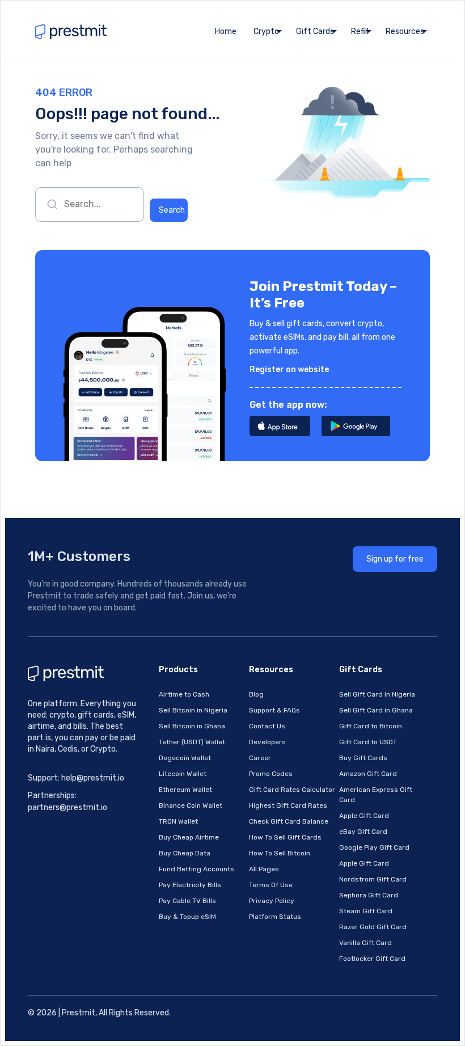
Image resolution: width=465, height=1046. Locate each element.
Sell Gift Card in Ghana (376, 710)
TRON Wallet (178, 821)
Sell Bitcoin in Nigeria (193, 710)
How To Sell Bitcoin (279, 853)
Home (225, 31)
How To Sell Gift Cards (285, 837)
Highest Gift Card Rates (288, 805)
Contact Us (267, 726)
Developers (267, 742)
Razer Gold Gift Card (373, 927)
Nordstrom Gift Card (373, 879)
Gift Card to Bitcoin (370, 726)
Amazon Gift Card (368, 774)
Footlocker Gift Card (372, 959)
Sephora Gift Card (368, 895)
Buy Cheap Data (184, 853)
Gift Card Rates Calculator (292, 790)
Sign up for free (395, 559)
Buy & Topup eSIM (187, 917)
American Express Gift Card (375, 795)
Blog (256, 694)
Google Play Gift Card (374, 847)
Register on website (289, 369)
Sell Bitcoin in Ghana (192, 726)
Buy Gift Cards (363, 758)
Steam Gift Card (365, 911)
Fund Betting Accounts (196, 869)
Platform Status (275, 917)
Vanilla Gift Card (365, 943)
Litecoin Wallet (182, 774)
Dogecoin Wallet (185, 758)
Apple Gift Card (364, 816)
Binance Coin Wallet (190, 805)
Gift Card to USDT (368, 742)
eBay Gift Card (363, 832)
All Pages (264, 869)
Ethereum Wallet (185, 790)
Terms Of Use (271, 885)
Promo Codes (271, 774)
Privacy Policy (271, 901)
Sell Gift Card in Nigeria (377, 694)
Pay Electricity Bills (190, 885)
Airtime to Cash (184, 694)
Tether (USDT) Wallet (192, 742)
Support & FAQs (274, 710)
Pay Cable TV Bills (187, 901)
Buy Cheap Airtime (189, 837)
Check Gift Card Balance (288, 821)
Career (260, 758)
